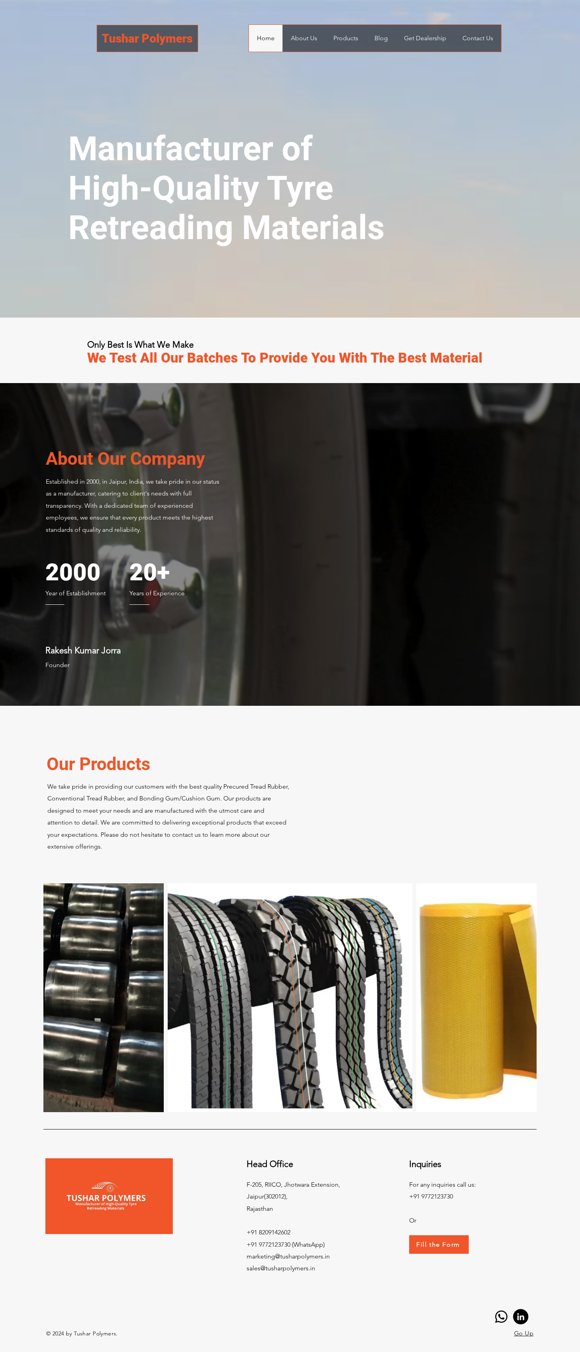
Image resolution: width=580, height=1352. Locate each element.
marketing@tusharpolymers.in (288, 1256)
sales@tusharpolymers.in (281, 1268)
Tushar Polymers (147, 38)
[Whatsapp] (501, 1316)
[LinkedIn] (520, 1316)
